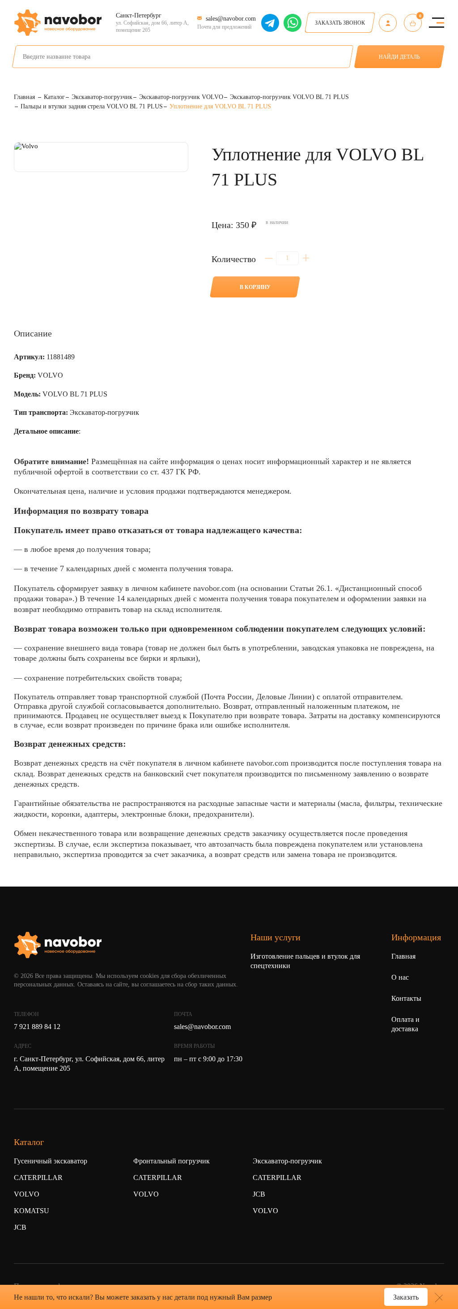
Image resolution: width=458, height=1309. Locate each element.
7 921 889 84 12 (37, 1026)
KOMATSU (31, 1210)
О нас (400, 977)
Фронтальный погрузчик (171, 1161)
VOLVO (26, 1194)
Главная (403, 956)
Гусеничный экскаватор (50, 1161)
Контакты (406, 998)
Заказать (406, 1297)
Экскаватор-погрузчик (287, 1161)
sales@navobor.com (202, 1026)
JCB (20, 1227)
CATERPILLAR (38, 1177)
